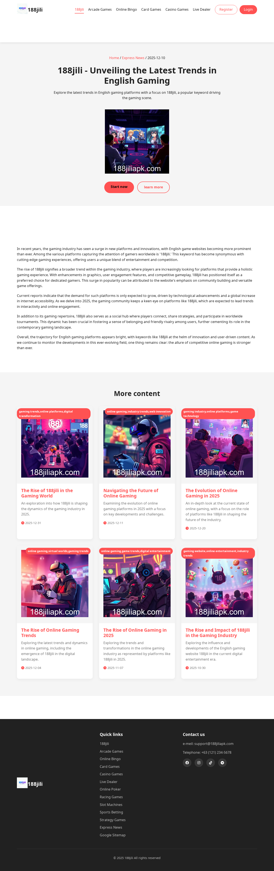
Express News (133, 57)
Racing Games (111, 797)
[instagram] (199, 762)
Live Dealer (202, 9)
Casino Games (177, 9)
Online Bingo (126, 9)
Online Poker (110, 789)
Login (248, 9)
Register (226, 9)
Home (114, 57)
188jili (79, 9)
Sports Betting (111, 812)
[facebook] (187, 762)
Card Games (151, 9)
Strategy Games (113, 819)
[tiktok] (210, 762)
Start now (119, 186)
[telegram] (222, 762)
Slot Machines (111, 804)
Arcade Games (100, 9)
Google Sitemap (113, 835)
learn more (153, 187)
